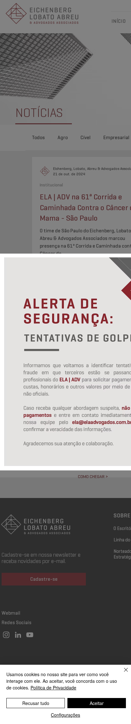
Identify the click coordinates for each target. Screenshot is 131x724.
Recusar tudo (35, 703)
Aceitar (97, 703)
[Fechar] (122, 673)
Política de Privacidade (53, 687)
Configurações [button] (65, 715)
